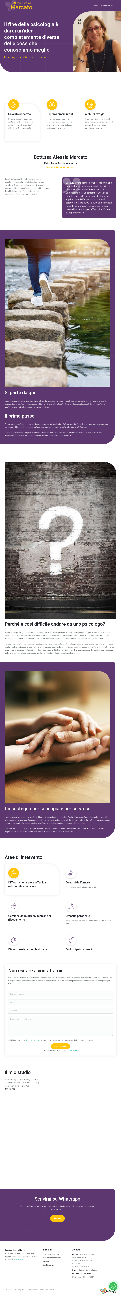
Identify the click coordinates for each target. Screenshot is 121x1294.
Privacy (46, 1261)
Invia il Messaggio (60, 1046)
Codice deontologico (51, 1254)
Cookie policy (48, 1265)
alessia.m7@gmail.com (87, 1270)
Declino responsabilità (52, 1258)
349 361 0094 (72, 1050)
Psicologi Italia (18, 1259)
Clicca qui (57, 1218)
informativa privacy (33, 1040)
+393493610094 (88, 1277)
